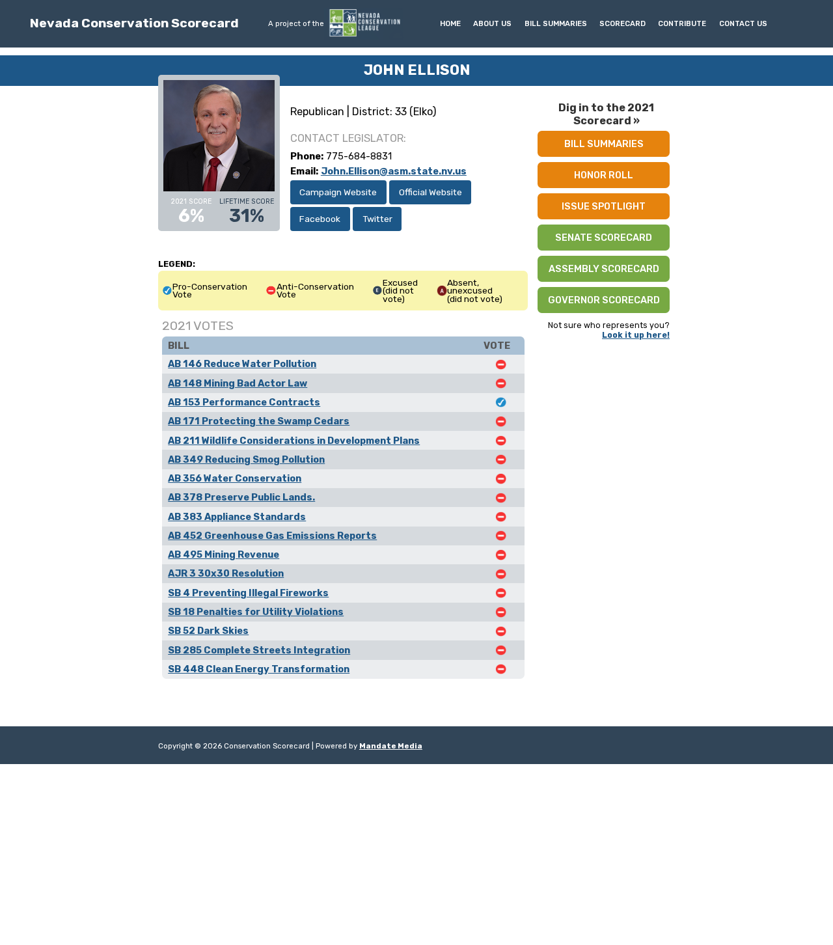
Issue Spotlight (604, 206)
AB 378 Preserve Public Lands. (241, 497)
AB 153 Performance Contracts (244, 402)
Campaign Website (338, 192)
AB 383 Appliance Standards (237, 517)
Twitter (377, 218)
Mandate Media (390, 745)
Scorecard (622, 23)
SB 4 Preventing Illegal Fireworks (248, 593)
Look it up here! (636, 335)
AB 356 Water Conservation (234, 478)
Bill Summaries (556, 23)
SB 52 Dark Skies (208, 631)
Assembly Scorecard (604, 269)
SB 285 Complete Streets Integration (259, 650)
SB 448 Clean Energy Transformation (258, 669)
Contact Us (743, 23)
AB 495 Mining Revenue (223, 554)
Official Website (430, 192)
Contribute (682, 23)
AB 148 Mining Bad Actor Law (237, 383)
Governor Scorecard (604, 300)
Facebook (319, 218)
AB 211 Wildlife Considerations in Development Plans (294, 440)
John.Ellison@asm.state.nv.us (394, 171)
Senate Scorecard (603, 237)
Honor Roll (603, 175)
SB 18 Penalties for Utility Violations (256, 612)
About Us (492, 23)
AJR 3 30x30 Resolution (226, 573)
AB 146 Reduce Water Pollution (242, 364)
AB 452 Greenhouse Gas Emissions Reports (272, 535)
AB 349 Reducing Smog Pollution (246, 459)
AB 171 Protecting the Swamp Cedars (258, 421)
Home (450, 23)
